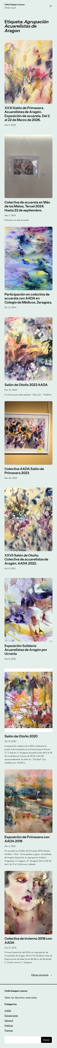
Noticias (9, 1025)
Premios (9, 1030)
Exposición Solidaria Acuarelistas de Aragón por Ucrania (26, 650)
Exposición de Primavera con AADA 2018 (27, 839)
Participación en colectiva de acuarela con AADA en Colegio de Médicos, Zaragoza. (28, 298)
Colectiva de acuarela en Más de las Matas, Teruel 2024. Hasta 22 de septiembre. (27, 206)
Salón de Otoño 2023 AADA (26, 385)
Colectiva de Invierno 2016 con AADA (28, 940)
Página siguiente (41, 975)
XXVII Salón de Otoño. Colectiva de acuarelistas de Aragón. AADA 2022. (26, 559)
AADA (8, 1010)
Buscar (46, 1039)
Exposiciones (11, 1015)
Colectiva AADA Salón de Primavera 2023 (24, 471)
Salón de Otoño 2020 (21, 736)
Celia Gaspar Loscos (15, 4)
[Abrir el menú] (50, 6)
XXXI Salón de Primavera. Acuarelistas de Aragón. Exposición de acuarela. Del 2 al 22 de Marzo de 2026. (27, 114)
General (9, 1020)
